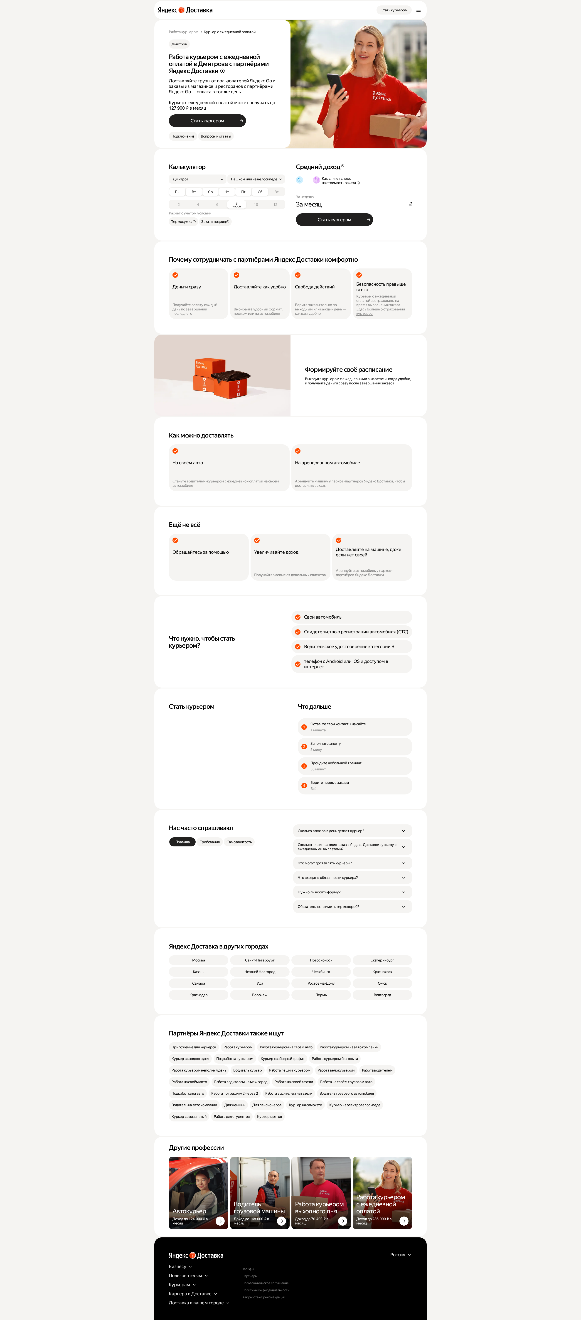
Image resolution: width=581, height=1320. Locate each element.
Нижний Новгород (259, 972)
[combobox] (195, 179)
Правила (182, 842)
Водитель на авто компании (194, 1105)
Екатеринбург (382, 960)
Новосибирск (321, 960)
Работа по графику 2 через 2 (234, 1093)
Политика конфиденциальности (265, 1290)
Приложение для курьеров (194, 1047)
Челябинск (321, 972)
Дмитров (179, 44)
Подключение (183, 136)
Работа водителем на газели (288, 1093)
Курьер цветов (269, 1116)
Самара (198, 983)
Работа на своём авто (189, 1082)
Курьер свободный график (283, 1059)
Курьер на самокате (305, 1105)
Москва (198, 960)
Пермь (321, 995)
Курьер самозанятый (189, 1116)
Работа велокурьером (336, 1070)
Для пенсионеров (267, 1105)
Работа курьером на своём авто (286, 1047)
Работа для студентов (232, 1116)
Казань (198, 972)
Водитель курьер (247, 1070)
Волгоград (382, 995)
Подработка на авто (188, 1093)
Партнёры (249, 1276)
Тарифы (248, 1269)
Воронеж (260, 995)
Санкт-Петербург (260, 960)
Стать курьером (394, 10)
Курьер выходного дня (190, 1059)
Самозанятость (239, 842)
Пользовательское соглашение (265, 1283)
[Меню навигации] (418, 10)
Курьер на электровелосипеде (354, 1105)
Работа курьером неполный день (199, 1070)
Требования (209, 842)
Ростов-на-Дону (321, 983)
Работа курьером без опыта (335, 1059)
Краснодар (199, 995)
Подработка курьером (235, 1059)
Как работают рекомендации (263, 1297)
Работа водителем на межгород (241, 1082)
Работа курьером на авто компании (349, 1047)
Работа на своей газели (294, 1082)
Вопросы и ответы (216, 136)
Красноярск (382, 972)
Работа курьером (183, 32)
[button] (353, 830)
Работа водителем (377, 1070)
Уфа (260, 983)
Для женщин (234, 1105)
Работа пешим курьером (289, 1070)
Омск (382, 983)
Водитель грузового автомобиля (347, 1093)
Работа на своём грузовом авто (346, 1082)
